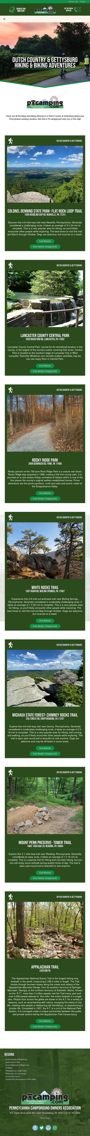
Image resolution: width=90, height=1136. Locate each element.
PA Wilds (8, 1068)
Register (83, 2)
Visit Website (45, 241)
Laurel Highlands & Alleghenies (17, 1065)
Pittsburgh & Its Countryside (16, 1073)
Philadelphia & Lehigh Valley (16, 1070)
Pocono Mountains (12, 1076)
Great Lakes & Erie (12, 1062)
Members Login (73, 2)
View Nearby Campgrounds (45, 246)
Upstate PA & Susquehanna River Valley (20, 1079)
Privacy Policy (45, 1118)
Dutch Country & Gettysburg (16, 1059)
